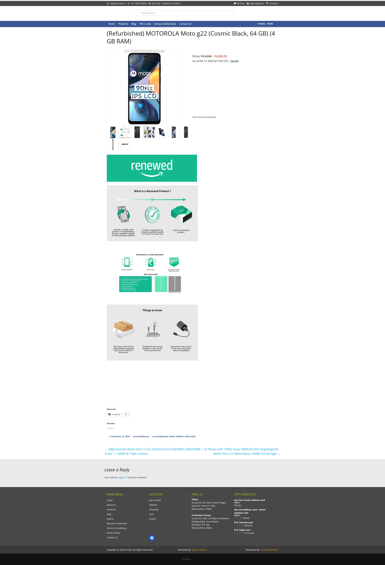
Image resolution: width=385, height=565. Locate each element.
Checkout (273, 3)
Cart (151, 514)
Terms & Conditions (117, 528)
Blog (133, 23)
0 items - (265, 23)
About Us (111, 504)
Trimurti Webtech (269, 549)
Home (111, 23)
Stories (110, 518)
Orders (152, 518)
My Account (155, 500)
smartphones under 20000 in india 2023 (175, 436)
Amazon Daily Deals (165, 23)
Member (188, 559)
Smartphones (142, 436)
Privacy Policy (113, 532)
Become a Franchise (117, 523)
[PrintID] (119, 13)
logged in (122, 477)
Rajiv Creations (199, 549)
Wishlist (241, 3)
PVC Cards (145, 23)
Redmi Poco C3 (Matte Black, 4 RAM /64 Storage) (246, 454)
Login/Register (257, 3)
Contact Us (185, 23)
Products (123, 23)
